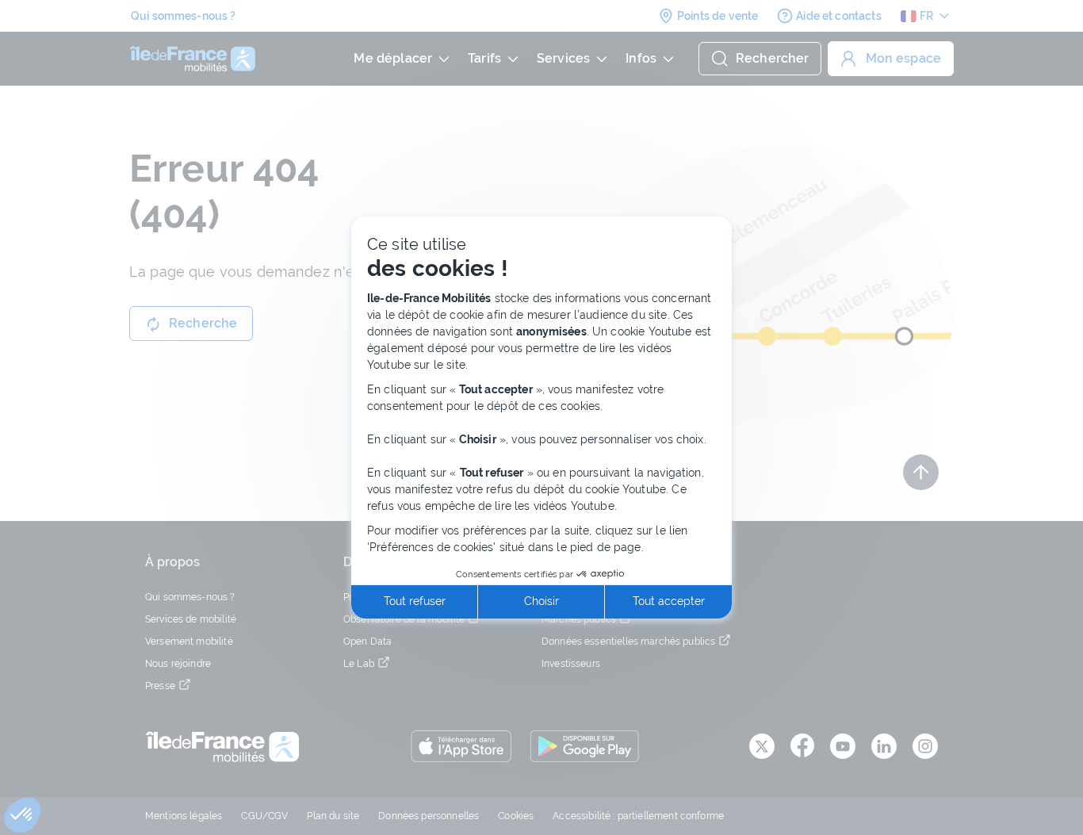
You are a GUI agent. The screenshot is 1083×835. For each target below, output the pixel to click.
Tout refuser (415, 601)
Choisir (541, 601)
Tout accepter (669, 601)
